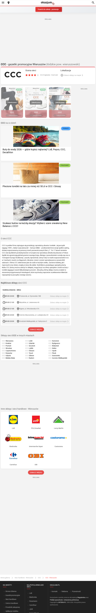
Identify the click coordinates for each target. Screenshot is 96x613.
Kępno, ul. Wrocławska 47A (29, 309)
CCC (39, 578)
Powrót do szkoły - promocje (48, 9)
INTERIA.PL (62, 602)
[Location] (8, 2)
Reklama (65, 591)
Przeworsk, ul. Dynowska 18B (30, 296)
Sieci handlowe (11, 599)
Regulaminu (81, 597)
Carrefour (32, 605)
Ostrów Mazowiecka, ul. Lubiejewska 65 (33, 315)
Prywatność (76, 591)
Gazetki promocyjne (13, 595)
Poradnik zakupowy (13, 607)
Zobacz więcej (36, 329)
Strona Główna (11, 591)
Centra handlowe (12, 603)
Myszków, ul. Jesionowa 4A (29, 302)
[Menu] (3, 2)
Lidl (30, 593)
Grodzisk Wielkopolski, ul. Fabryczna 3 (33, 321)
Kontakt (54, 591)
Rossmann (33, 601)
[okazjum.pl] (48, 3)
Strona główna (5, 578)
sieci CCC (14, 283)
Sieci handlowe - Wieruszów (24, 578)
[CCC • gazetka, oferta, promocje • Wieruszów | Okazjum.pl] (13, 74)
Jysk (31, 609)
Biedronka (33, 597)
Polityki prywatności (56, 600)
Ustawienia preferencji (71, 600)
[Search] (93, 2)
